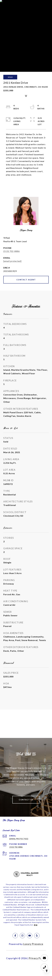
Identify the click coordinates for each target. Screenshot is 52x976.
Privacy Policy (37, 958)
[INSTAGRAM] (22, 935)
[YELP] (36, 935)
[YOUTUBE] (29, 935)
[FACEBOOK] (15, 935)
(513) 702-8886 (11, 251)
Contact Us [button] (26, 799)
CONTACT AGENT (26, 279)
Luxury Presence (33, 944)
